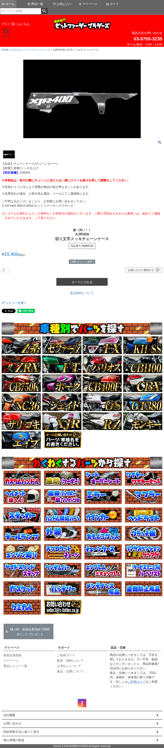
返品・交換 (118, 647)
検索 (44, 11)
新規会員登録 (12, 655)
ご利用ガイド (66, 655)
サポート (64, 647)
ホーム (10, 4)
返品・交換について (70, 671)
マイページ (89, 4)
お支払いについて (69, 666)
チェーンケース (41, 49)
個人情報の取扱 (13, 740)
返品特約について (82, 293)
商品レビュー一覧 (15, 666)
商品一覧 (37, 4)
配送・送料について (70, 660)
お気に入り (64, 4)
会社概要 (9, 715)
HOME (5, 49)
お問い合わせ (12, 723)
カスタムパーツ (20, 49)
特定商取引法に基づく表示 (21, 731)
